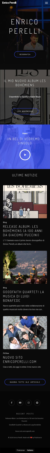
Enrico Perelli (9, 2)
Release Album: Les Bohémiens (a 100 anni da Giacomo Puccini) (24, 419)
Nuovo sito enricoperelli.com (25, 431)
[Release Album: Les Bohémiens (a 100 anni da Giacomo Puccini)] (25, 215)
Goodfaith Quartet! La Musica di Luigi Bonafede (25, 425)
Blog (5, 222)
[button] (46, 3)
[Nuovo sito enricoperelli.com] (25, 342)
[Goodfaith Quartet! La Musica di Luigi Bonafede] (25, 281)
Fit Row (6, 353)
